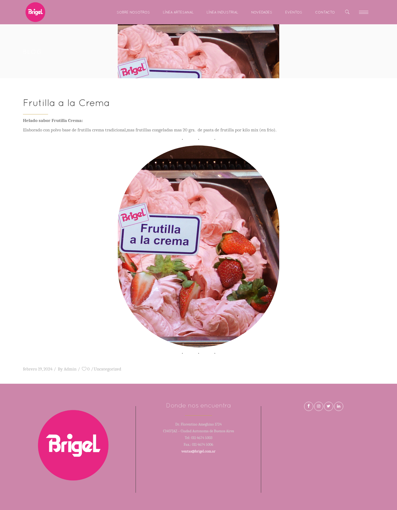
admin (70, 369)
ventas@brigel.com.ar (198, 451)
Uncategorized (107, 369)
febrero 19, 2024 (37, 369)
